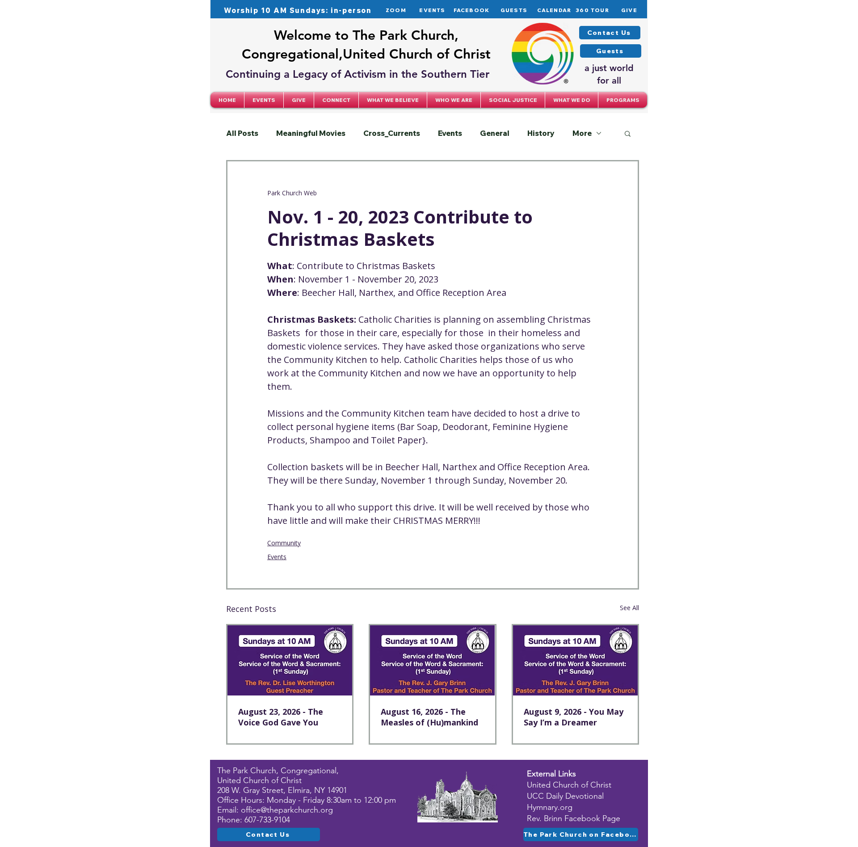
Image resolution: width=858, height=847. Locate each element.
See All (629, 607)
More (582, 133)
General (494, 133)
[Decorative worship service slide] (432, 660)
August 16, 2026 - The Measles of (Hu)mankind (429, 717)
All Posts (242, 133)
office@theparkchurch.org (287, 810)
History (541, 133)
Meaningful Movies (310, 133)
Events (450, 133)
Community (284, 543)
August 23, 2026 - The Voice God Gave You (280, 717)
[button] (336, 100)
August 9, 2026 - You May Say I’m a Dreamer (573, 717)
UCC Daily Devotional (565, 796)
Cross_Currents (391, 133)
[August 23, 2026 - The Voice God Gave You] (289, 660)
